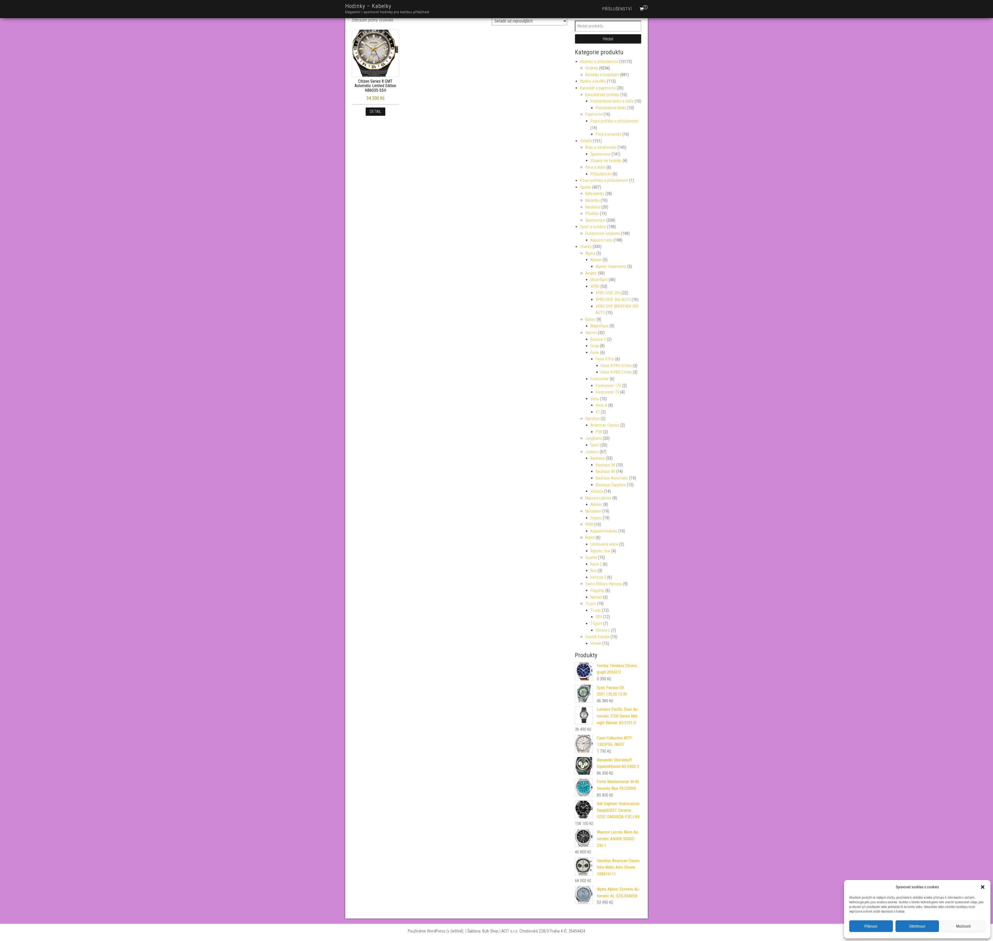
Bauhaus (597, 458)
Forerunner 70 (607, 392)
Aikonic (596, 504)
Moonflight (599, 279)
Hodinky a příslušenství (599, 61)
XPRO (594, 286)
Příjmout (870, 926)
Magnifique (599, 325)
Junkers (592, 451)
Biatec (590, 319)
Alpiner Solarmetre (611, 266)
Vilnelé (595, 643)
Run (593, 570)
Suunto (591, 557)
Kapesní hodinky (603, 531)
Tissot (590, 603)
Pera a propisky (608, 134)
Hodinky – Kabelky (368, 6)
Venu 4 (601, 405)
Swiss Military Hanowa (603, 583)
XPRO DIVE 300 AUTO (613, 299)
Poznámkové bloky (611, 107)
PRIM (589, 524)
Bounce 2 (598, 339)
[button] (982, 887)
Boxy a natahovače (600, 147)
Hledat (608, 38)
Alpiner (596, 259)
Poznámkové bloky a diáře (612, 101)
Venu (594, 398)
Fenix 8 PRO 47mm (616, 365)
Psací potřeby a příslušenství (614, 121)
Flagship (597, 590)
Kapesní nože (601, 240)
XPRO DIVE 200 (608, 292)
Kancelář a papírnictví (598, 88)
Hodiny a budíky (593, 81)
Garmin (591, 332)
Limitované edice (604, 544)
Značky (586, 246)
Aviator (591, 273)
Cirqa (594, 345)
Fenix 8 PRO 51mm (616, 372)
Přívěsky (592, 213)
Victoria (596, 491)
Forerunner (599, 378)
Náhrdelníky (594, 193)
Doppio (596, 517)
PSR (599, 431)
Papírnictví (594, 114)
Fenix (594, 352)
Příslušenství (617, 8)
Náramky (592, 200)
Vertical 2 (598, 577)
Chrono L (603, 630)
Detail (375, 111)
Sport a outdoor (593, 226)
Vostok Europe (597, 636)
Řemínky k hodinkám (602, 74)
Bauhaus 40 (605, 471)
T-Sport (596, 623)
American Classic (604, 425)
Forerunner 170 (608, 385)
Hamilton (592, 418)
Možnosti (963, 926)
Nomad (596, 597)
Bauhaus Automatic (612, 478)
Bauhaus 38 (605, 464)
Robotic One (600, 551)
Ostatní (586, 140)
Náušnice (592, 207)
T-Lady (595, 610)
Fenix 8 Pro (605, 359)
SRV (599, 616)
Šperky (585, 187)
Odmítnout (917, 926)
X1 (598, 412)
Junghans (593, 438)
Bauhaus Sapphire (611, 484)
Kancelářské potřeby (602, 94)
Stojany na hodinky (606, 160)
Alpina (590, 253)
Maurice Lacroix (598, 498)
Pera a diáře (595, 167)
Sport (594, 445)
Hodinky (591, 68)
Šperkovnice (600, 154)
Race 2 (596, 564)
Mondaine (593, 511)
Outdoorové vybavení (602, 233)
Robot (590, 537)
